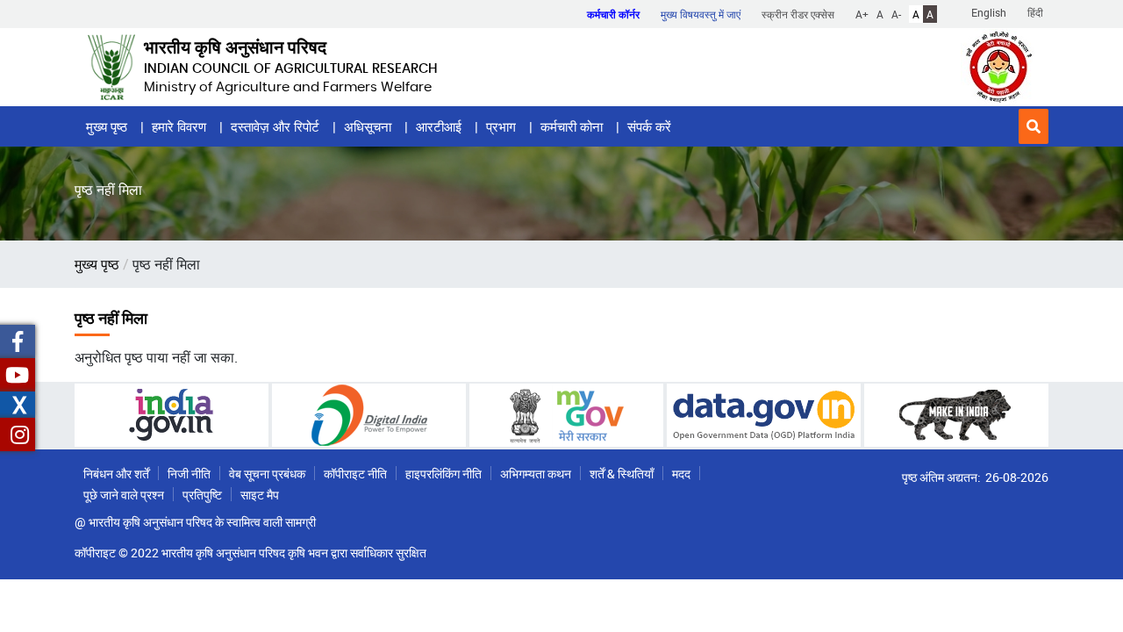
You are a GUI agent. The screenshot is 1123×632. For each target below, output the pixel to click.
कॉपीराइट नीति (355, 473)
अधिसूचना (367, 126)
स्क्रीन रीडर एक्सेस (798, 14)
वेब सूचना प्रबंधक (267, 473)
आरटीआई (438, 126)
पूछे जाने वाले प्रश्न (123, 494)
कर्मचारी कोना (571, 126)
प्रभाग (501, 126)
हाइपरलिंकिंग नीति (443, 473)
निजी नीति (189, 473)
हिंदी (1035, 12)
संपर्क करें (649, 126)
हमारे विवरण (179, 126)
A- (896, 14)
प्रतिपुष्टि (202, 494)
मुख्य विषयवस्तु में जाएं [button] (700, 14)
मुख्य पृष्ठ (106, 126)
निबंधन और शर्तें (116, 473)
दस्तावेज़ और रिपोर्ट (275, 126)
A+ (862, 14)
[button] (1033, 126)
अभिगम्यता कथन (535, 473)
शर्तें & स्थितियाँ (622, 473)
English (988, 12)
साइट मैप (259, 494)
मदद (681, 473)
